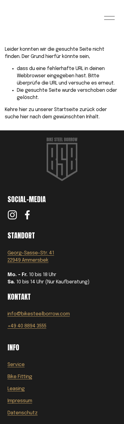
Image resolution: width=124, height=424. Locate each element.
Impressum (20, 400)
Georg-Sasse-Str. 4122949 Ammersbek (31, 256)
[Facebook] (27, 215)
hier (23, 109)
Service (16, 364)
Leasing (16, 388)
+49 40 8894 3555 (27, 326)
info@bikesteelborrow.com (39, 314)
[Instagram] (12, 215)
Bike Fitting (20, 376)
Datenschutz (23, 413)
